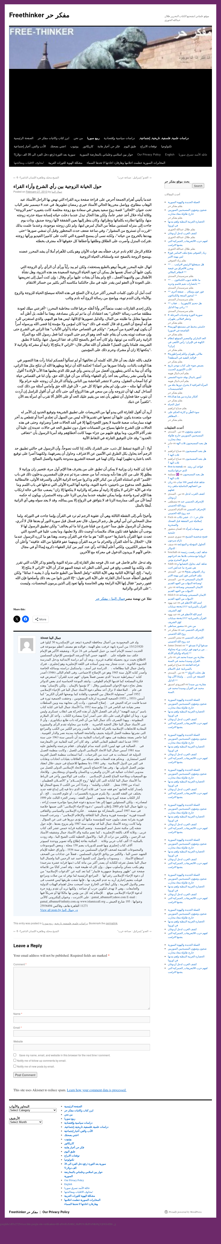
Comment (20, 964)
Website (18, 1041)
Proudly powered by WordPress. (185, 1212)
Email (17, 1027)
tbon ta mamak (175, 466)
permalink (111, 923)
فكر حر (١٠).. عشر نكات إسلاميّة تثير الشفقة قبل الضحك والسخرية (185, 520)
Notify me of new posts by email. (36, 1066)
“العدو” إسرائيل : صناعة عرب (134, 177)
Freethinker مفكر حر (39, 14)
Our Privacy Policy (149, 154)
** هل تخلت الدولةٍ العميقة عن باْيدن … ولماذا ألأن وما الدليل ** (186, 676)
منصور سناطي (176, 626)
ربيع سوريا (47, 923)
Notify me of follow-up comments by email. (41, 1060)
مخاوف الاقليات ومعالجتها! (29, 162)
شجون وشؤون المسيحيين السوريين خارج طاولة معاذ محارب (185, 435)
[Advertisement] (110, 101)
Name (17, 1013)
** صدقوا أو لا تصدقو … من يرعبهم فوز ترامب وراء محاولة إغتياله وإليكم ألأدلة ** (188, 649)
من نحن (192, 626)
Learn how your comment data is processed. (96, 1090)
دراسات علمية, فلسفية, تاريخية (71, 923)
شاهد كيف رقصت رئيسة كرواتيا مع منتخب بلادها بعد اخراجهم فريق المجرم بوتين (187, 555)
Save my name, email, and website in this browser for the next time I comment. (64, 1055)
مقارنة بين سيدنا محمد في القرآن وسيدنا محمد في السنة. (187, 688)
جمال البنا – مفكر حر (110, 598)
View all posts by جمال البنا (59, 910)
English (169, 154)
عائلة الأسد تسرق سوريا (193, 154)
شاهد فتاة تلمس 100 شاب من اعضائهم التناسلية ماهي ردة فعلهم (186, 485)
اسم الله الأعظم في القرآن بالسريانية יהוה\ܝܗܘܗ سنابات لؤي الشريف (187, 606)
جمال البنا (57, 191)
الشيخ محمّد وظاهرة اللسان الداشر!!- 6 (36, 177)
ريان (170, 482)
